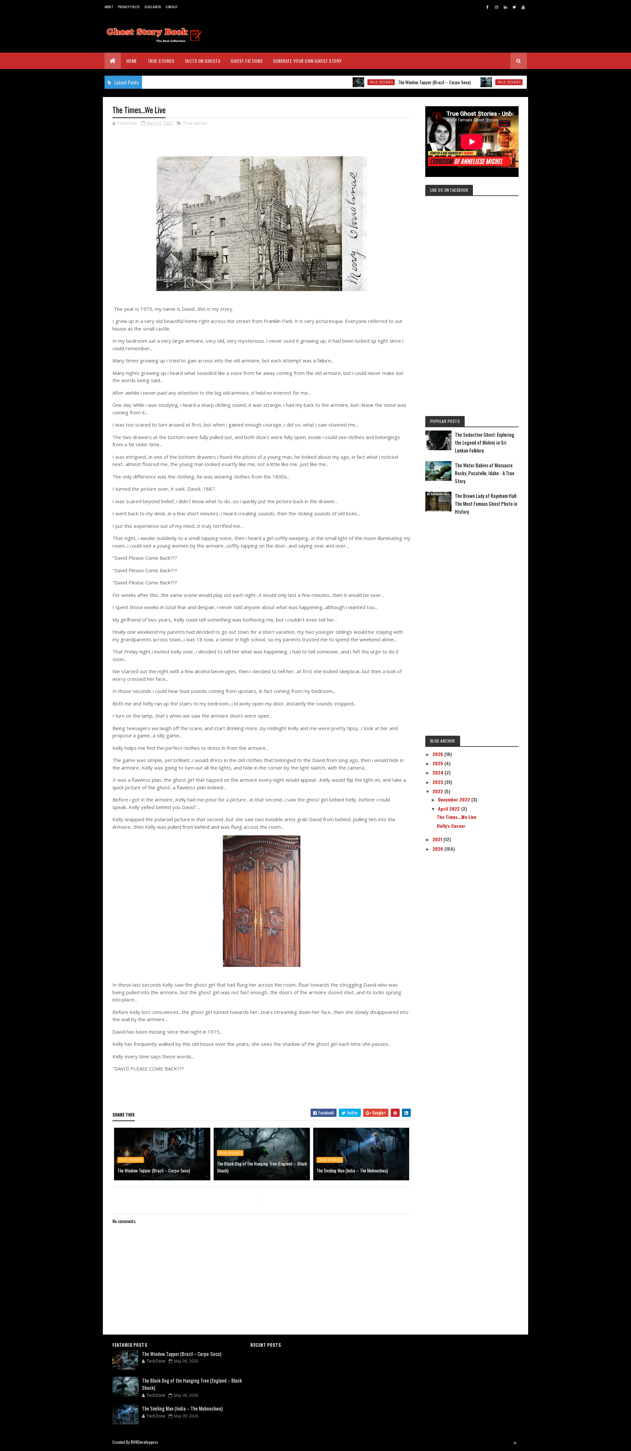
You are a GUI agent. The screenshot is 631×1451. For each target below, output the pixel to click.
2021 (437, 839)
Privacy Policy (129, 6)
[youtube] (523, 7)
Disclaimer (153, 6)
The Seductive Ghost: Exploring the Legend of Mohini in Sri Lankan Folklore (484, 442)
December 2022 (454, 799)
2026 (438, 753)
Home (131, 60)
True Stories (161, 60)
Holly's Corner (451, 825)
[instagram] (496, 7)
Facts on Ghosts (203, 60)
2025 (438, 763)
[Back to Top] (515, 1442)
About (109, 6)
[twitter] (514, 7)
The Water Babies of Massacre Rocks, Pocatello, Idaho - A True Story (484, 472)
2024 (438, 772)
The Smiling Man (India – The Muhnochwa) (352, 1170)
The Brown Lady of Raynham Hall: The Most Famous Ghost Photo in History (486, 503)
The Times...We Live (456, 816)
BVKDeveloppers (144, 1442)
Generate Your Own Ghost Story (307, 60)
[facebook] (487, 7)
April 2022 (449, 808)
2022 (438, 791)
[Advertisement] (472, 310)
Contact (171, 6)
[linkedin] (505, 7)
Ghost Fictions (247, 60)
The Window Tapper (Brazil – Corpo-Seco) (401, 82)
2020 (438, 848)
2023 (438, 781)
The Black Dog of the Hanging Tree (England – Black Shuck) (262, 1167)
